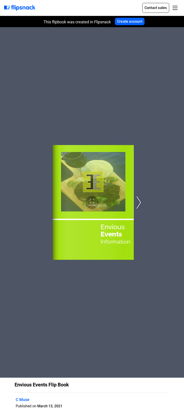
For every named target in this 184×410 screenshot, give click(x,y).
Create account (129, 21)
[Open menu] (175, 8)
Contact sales (156, 8)
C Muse (22, 399)
